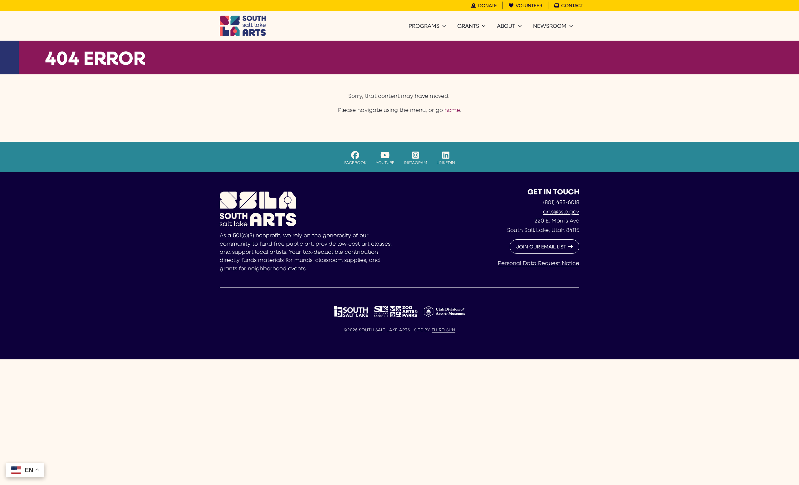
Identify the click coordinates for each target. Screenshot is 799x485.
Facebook (355, 162)
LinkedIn (446, 162)
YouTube (385, 162)
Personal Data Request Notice (538, 262)
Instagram (415, 162)
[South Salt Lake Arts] (243, 26)
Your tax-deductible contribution (333, 251)
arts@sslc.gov (561, 211)
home (452, 109)
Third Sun (443, 329)
